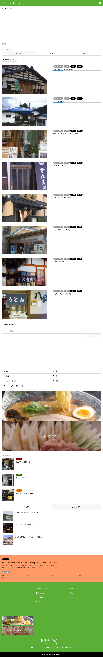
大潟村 (55, 563)
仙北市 (23, 567)
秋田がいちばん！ (41, 588)
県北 (3, 565)
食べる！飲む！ (11, 381)
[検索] (95, 3)
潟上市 (25, 563)
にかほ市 (31, 563)
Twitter (46, 644)
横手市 (8, 567)
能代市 (8, 565)
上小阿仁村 (36, 565)
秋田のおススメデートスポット (16, 386)
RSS (56, 644)
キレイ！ (58, 381)
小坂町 (29, 565)
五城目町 (37, 563)
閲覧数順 (84, 53)
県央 (3, 563)
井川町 (50, 563)
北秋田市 (23, 565)
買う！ (58, 376)
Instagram (53, 644)
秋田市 (8, 563)
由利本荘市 (19, 563)
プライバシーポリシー (43, 597)
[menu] (100, 3)
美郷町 (28, 567)
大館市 (13, 565)
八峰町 (52, 565)
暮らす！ (9, 371)
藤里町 (42, 565)
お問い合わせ (40, 593)
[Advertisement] (51, 26)
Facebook (50, 644)
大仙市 (18, 567)
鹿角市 (18, 565)
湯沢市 (13, 567)
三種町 (47, 565)
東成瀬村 (39, 567)
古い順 (51, 53)
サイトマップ (40, 601)
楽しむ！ (58, 371)
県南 (3, 567)
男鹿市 (13, 563)
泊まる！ (9, 376)
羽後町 (33, 567)
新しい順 (18, 53)
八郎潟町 (44, 563)
